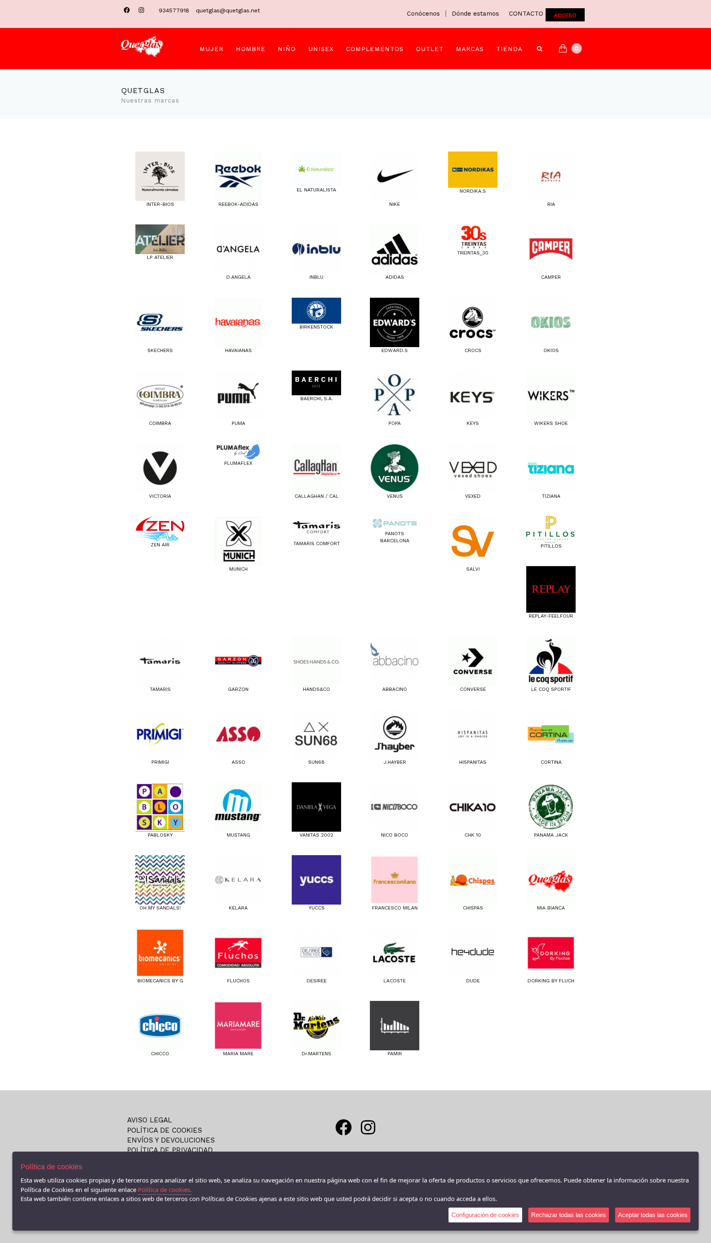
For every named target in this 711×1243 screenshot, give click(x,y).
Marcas (470, 49)
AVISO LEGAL (149, 1120)
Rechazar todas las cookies (568, 1214)
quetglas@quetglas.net (228, 10)
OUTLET (430, 49)
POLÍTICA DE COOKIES (164, 1130)
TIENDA (509, 49)
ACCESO (565, 15)
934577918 (174, 10)
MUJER (211, 49)
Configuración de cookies (485, 1214)
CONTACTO (526, 13)
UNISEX (321, 49)
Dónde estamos (475, 13)
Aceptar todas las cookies (653, 1214)
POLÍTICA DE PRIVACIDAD (170, 1150)
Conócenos (423, 13)
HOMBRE (250, 49)
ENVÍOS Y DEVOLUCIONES (171, 1140)
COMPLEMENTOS (375, 49)
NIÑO (287, 49)
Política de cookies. (165, 1189)
